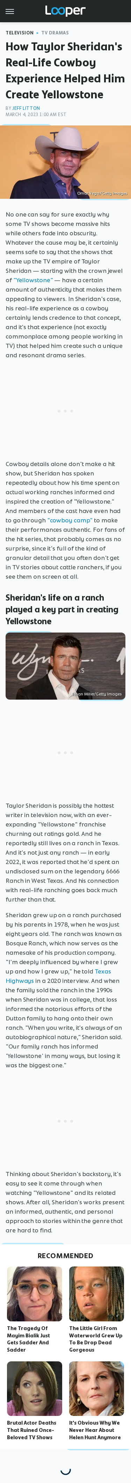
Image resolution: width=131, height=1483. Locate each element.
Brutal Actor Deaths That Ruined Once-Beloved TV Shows (31, 1430)
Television (20, 33)
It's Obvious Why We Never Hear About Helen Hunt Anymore (95, 1430)
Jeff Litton (26, 108)
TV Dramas (55, 33)
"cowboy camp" (70, 520)
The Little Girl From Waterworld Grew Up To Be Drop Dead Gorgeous (96, 1339)
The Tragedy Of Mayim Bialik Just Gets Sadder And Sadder (28, 1339)
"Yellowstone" (33, 280)
